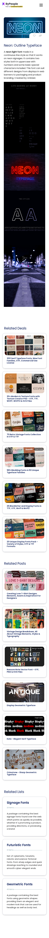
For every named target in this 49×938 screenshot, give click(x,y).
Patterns (17, 610)
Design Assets (37, 648)
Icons (22, 572)
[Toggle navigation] (41, 5)
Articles (40, 572)
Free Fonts (39, 337)
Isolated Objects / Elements (32, 575)
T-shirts (40, 578)
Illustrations (13, 572)
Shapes (16, 575)
